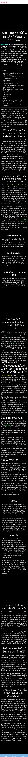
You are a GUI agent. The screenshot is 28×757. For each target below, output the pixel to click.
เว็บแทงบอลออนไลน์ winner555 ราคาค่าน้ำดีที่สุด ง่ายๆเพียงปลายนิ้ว (14, 90)
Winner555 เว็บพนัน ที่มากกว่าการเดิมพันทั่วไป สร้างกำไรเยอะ (13, 74)
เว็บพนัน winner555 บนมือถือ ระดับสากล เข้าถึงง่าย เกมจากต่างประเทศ (15, 77)
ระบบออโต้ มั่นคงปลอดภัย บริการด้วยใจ (12, 100)
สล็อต (6, 96)
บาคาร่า (7, 98)
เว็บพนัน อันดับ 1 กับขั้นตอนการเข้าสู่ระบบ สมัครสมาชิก (13, 104)
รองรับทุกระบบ (8, 82)
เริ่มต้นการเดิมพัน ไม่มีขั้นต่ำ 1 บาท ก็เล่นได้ (13, 102)
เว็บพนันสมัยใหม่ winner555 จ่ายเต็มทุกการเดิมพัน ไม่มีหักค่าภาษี (13, 86)
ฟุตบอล (8, 425)
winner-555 (3, 2)
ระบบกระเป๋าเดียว (9, 80)
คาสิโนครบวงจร (7, 94)
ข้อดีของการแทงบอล (8, 92)
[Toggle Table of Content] (24, 71)
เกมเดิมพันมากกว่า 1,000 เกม (11, 83)
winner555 (22, 220)
